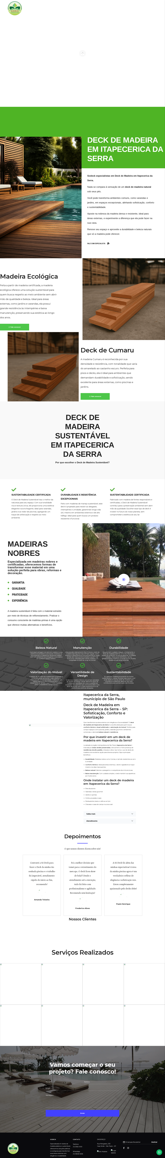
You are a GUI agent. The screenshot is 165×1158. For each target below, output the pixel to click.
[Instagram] (128, 1148)
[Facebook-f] (124, 1148)
